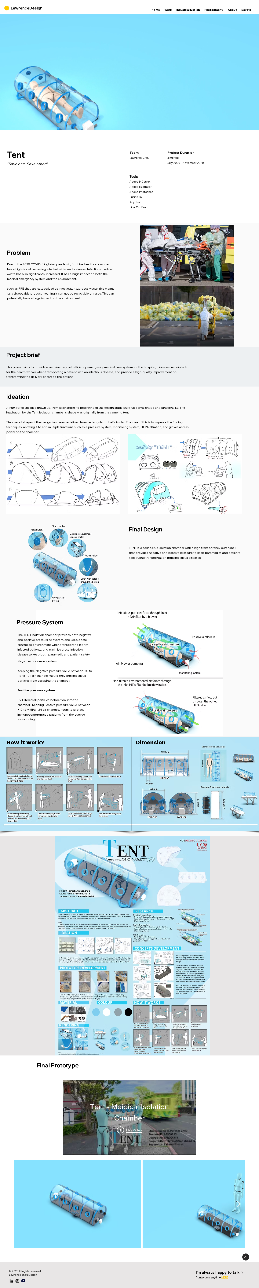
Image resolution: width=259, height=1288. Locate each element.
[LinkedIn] (11, 1281)
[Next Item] (238, 1204)
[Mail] (23, 1280)
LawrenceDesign (26, 8)
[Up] (245, 1256)
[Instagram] (17, 1281)
